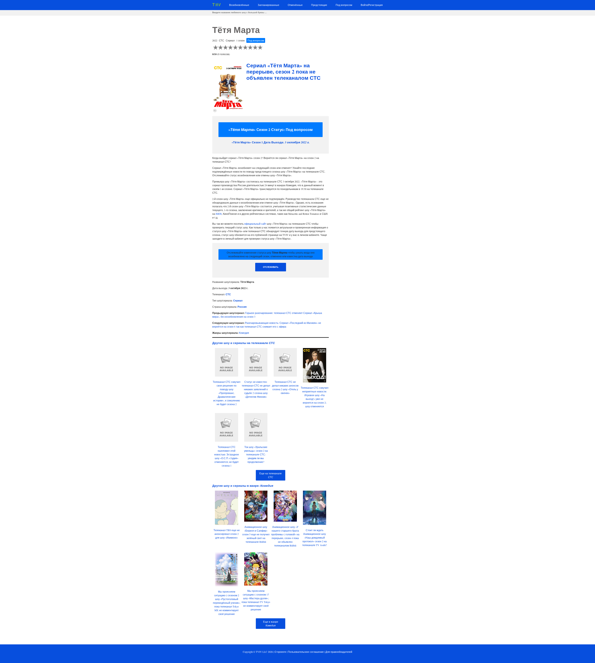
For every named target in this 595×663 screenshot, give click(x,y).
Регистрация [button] (375, 5)
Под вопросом (344, 5)
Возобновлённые (239, 5)
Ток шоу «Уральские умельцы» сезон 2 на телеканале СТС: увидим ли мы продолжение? (256, 454)
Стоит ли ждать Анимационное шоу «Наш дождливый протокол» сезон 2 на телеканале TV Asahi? (314, 537)
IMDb (219, 213)
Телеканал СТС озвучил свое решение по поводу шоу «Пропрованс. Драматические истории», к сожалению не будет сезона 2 (226, 393)
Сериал (237, 300)
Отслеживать (270, 267)
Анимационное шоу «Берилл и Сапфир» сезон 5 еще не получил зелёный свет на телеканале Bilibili (255, 534)
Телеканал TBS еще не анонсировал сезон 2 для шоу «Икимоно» (227, 533)
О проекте (280, 651)
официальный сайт (255, 223)
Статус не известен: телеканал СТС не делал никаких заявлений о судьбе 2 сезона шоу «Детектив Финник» (256, 389)
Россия (242, 306)
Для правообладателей (338, 651)
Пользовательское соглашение (306, 651)
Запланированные (268, 5)
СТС (228, 294)
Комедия (244, 332)
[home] (216, 5)
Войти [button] (364, 5)
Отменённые (295, 5)
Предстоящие (319, 5)
